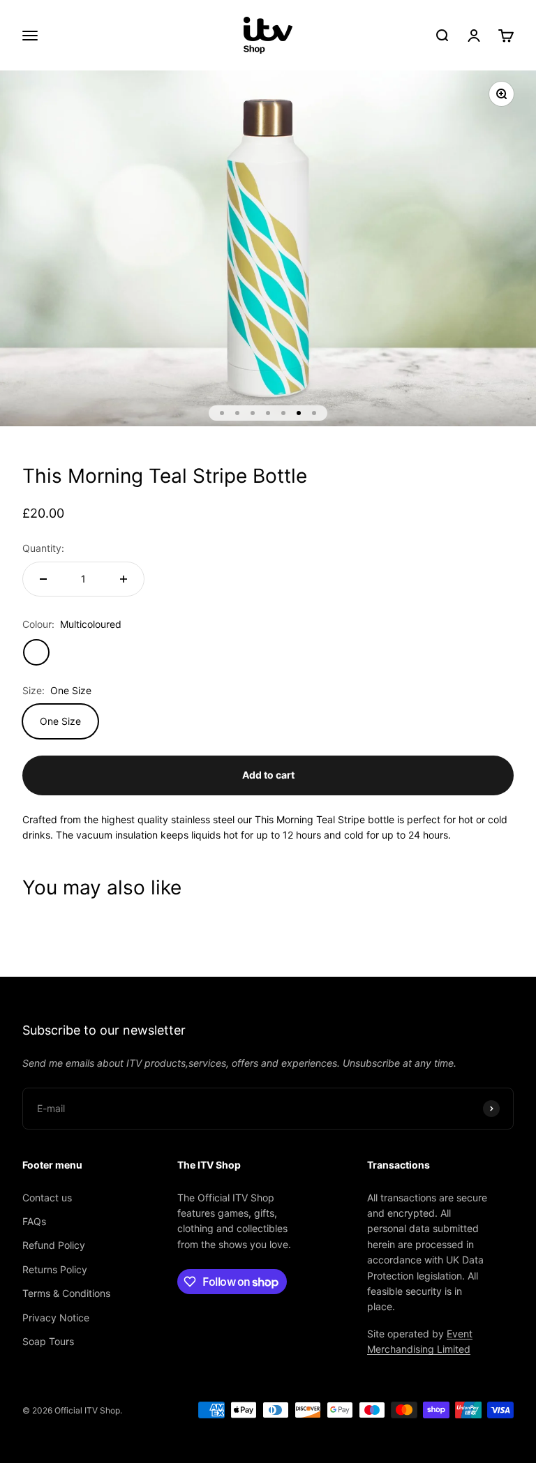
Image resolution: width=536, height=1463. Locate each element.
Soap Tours (48, 1341)
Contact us (47, 1197)
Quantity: (43, 548)
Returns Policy (54, 1269)
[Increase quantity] (123, 579)
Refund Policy (53, 1245)
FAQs (34, 1221)
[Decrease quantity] (43, 579)
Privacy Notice (55, 1317)
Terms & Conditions (66, 1293)
